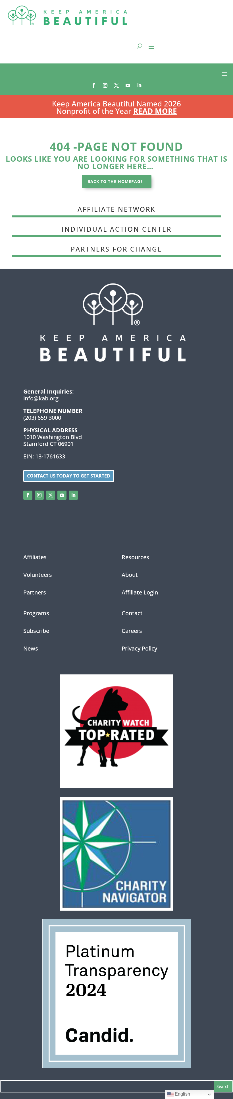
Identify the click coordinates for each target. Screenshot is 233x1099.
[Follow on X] (116, 85)
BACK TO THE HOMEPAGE (115, 181)
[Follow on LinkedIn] (139, 85)
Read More (155, 111)
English (182, 1094)
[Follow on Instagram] (105, 85)
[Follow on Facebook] (93, 85)
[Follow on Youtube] (127, 85)
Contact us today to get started (68, 476)
